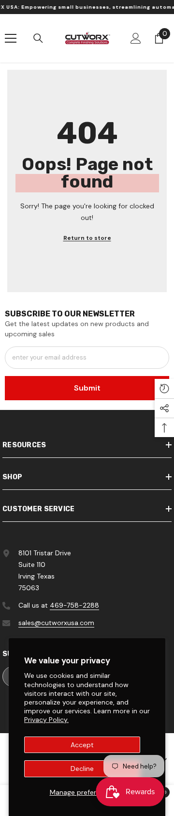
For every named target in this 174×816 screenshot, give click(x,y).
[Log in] (135, 38)
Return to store (87, 238)
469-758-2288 (74, 605)
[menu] (10, 38)
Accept (82, 744)
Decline (82, 768)
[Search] (38, 38)
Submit (87, 388)
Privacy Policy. (46, 719)
